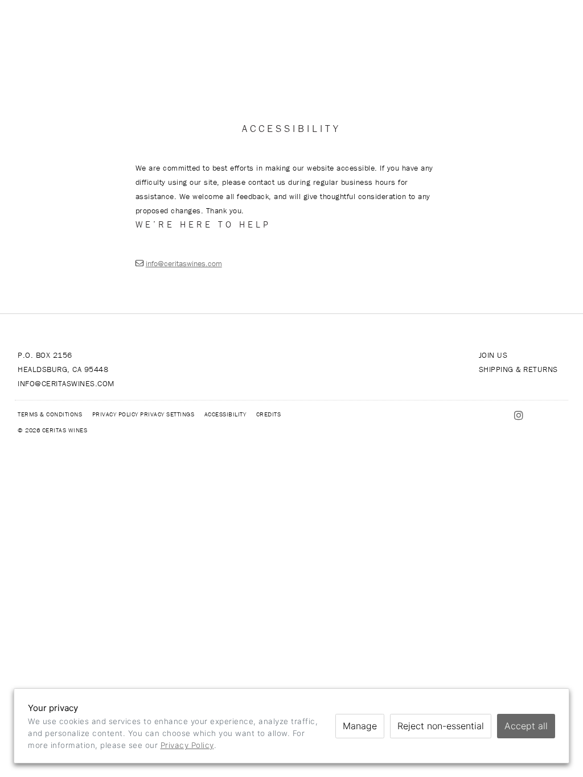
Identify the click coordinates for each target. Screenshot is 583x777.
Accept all (526, 725)
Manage (360, 725)
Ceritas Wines (291, 28)
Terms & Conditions (50, 414)
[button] (48, 28)
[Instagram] (452, 28)
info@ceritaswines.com (184, 263)
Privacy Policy (115, 414)
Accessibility (225, 414)
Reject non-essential (440, 725)
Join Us (493, 355)
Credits (268, 414)
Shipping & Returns (518, 369)
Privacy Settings (167, 414)
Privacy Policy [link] (187, 745)
